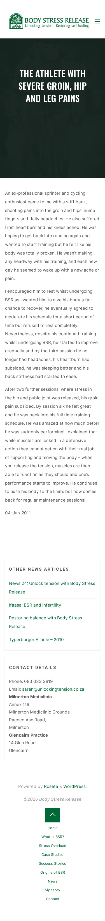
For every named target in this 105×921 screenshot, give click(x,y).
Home (52, 828)
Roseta (50, 786)
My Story (52, 890)
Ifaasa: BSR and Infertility (35, 605)
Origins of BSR (52, 872)
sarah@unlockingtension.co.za (53, 689)
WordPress (74, 786)
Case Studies (52, 854)
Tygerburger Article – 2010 (36, 639)
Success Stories (52, 863)
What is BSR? (52, 837)
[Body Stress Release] (49, 21)
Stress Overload (52, 846)
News (52, 881)
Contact (52, 899)
